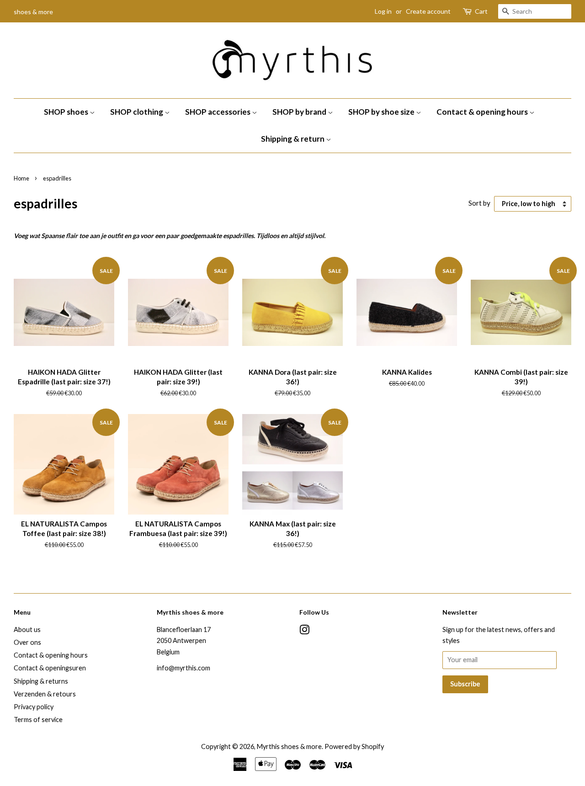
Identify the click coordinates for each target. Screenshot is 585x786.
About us (27, 629)
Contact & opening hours (482, 112)
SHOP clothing (137, 112)
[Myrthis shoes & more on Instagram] (304, 631)
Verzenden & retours (45, 694)
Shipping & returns (41, 681)
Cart (481, 11)
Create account (428, 11)
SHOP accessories (218, 112)
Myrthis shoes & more (289, 746)
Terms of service (38, 719)
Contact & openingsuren (50, 668)
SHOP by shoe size (382, 112)
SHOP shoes (67, 112)
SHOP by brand (300, 112)
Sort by (479, 203)
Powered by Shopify (354, 746)
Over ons (27, 642)
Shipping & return (293, 138)
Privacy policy (33, 707)
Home (21, 178)
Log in (383, 11)
